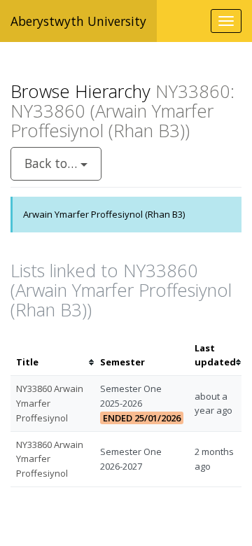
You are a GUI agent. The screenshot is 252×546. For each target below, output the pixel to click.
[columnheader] (52, 355)
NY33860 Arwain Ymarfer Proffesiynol (49, 403)
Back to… (52, 163)
